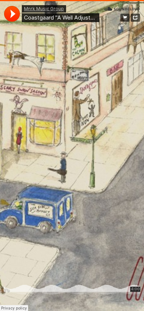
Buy (125, 18)
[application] (12, 14)
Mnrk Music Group (44, 8)
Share (135, 18)
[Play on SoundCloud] (121, 8)
